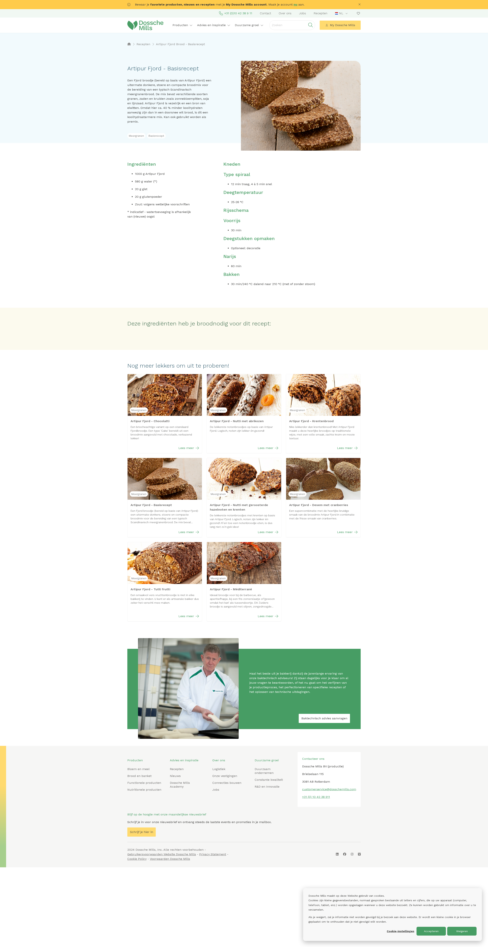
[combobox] (341, 13)
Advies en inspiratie (184, 760)
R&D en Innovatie (267, 786)
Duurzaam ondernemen (264, 771)
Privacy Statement (212, 854)
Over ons (285, 13)
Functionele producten (144, 783)
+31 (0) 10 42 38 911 (316, 797)
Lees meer (186, 448)
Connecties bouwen (226, 783)
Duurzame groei (267, 760)
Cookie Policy (137, 859)
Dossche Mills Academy (180, 784)
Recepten (320, 13)
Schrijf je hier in (141, 832)
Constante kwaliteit (269, 780)
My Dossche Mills (342, 25)
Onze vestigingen (224, 776)
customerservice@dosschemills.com (329, 789)
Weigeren (462, 931)
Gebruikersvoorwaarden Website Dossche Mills (161, 854)
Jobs (302, 13)
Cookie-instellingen (400, 931)
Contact (265, 13)
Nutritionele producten (144, 789)
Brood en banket (139, 776)
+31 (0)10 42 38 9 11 (238, 13)
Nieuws (175, 776)
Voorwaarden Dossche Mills (170, 859)
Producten (135, 760)
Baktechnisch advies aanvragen (324, 718)
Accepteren (431, 931)
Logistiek (218, 769)
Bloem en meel (138, 769)
